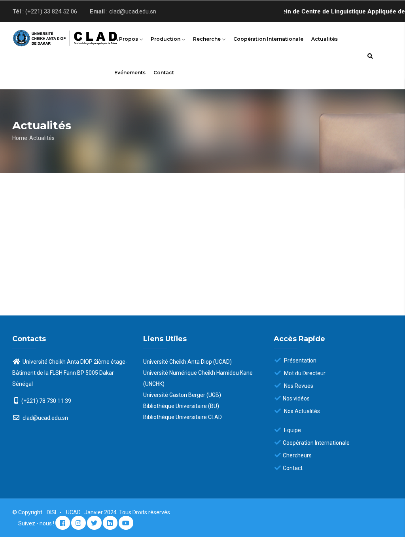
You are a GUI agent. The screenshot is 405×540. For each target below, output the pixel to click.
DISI (51, 512)
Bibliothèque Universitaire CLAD (182, 417)
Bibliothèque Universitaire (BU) (181, 406)
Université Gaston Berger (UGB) (182, 395)
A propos (126, 39)
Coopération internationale (268, 39)
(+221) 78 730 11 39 (46, 401)
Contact (163, 73)
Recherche (207, 39)
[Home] (55, 36)
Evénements (130, 73)
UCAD (74, 512)
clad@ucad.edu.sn (44, 418)
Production (166, 39)
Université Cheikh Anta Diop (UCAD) (187, 362)
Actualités (324, 39)
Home (19, 138)
